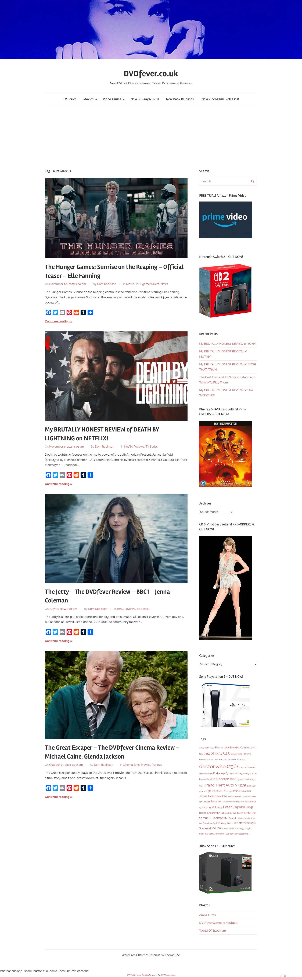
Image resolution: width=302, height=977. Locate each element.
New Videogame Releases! (220, 99)
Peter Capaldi (238, 807)
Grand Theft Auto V (225, 785)
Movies (88, 99)
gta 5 (251, 786)
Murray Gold (212, 807)
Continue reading (57, 321)
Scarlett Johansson (240, 818)
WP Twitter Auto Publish (138, 975)
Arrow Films (207, 915)
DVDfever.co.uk (151, 73)
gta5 (203, 791)
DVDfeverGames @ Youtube (218, 922)
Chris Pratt (220, 759)
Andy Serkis (206, 747)
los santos (229, 802)
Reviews (139, 446)
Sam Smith (246, 812)
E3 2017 (232, 773)
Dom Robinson (106, 284)
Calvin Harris (238, 754)
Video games (112, 99)
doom (208, 774)
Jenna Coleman (213, 796)
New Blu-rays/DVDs (145, 99)
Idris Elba (225, 791)
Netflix (128, 446)
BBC (120, 608)
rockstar (230, 813)
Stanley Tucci (227, 823)
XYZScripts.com (168, 975)
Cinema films (131, 764)
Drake (219, 773)
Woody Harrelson (237, 833)
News (164, 284)
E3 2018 (245, 773)
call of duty (217, 753)
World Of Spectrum (212, 930)
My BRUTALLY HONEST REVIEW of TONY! (227, 343)
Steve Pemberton (233, 828)
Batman (222, 747)
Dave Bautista (236, 759)
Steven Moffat (210, 828)
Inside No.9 (242, 791)
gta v (213, 791)
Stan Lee (210, 823)
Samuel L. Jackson (213, 818)
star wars (247, 823)
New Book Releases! (180, 99)
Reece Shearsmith (212, 812)
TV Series (69, 99)
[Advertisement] (151, 136)
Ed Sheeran (224, 779)
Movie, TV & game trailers (142, 284)
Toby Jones (217, 833)
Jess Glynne (234, 796)
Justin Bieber (212, 801)
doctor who (218, 766)
